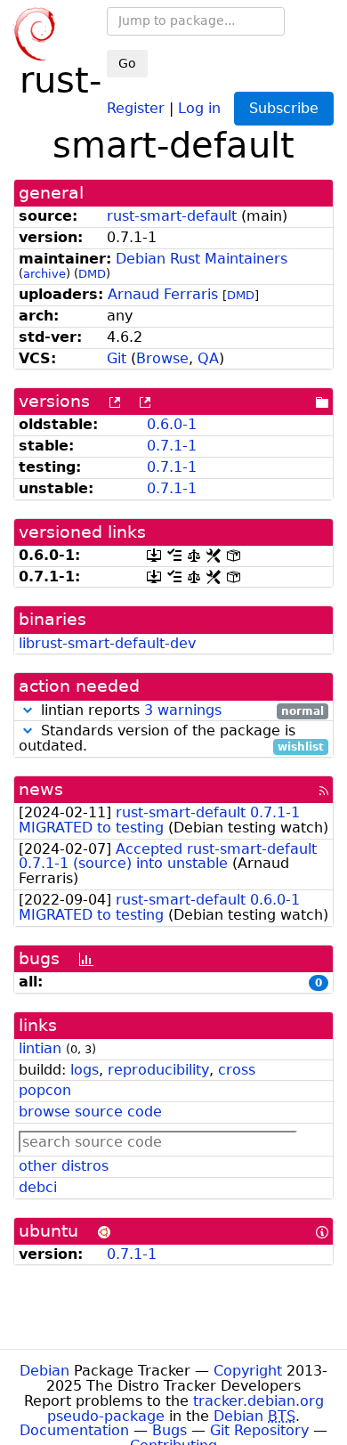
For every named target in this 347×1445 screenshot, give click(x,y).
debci (38, 1187)
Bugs (169, 1430)
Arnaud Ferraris (163, 294)
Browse (162, 358)
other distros (64, 1165)
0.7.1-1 (172, 445)
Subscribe (284, 108)
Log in (199, 107)
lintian (40, 1048)
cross (236, 1069)
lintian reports (180, 710)
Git (116, 358)
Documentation (74, 1430)
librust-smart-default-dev (107, 643)
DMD (92, 273)
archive (44, 273)
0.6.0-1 (172, 424)
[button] (27, 710)
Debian (44, 1370)
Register (136, 107)
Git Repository (259, 1430)
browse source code (90, 1111)
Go (127, 63)
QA (208, 358)
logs (84, 1069)
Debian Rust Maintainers (201, 258)
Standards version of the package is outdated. (171, 739)
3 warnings (183, 710)
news (41, 789)
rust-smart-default (172, 215)
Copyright (248, 1370)
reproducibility (158, 1069)
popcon (45, 1090)
